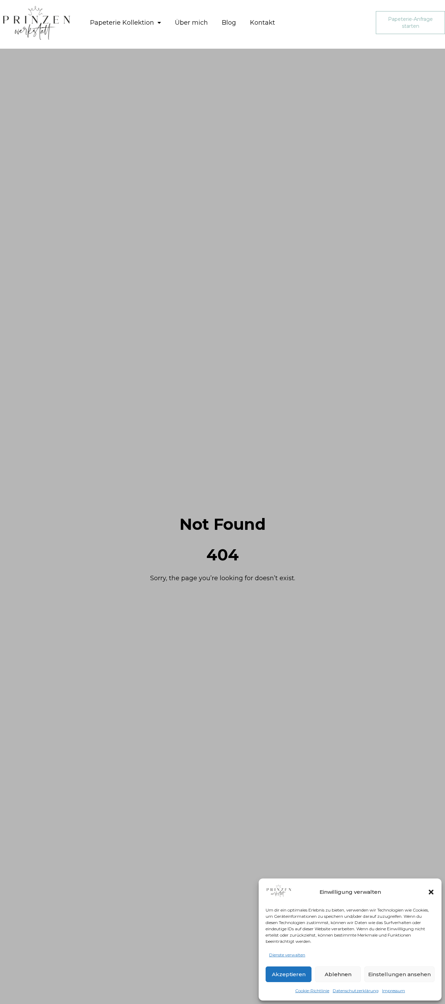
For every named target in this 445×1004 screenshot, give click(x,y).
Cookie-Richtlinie (312, 990)
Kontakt (262, 22)
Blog (229, 22)
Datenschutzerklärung (356, 990)
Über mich (191, 22)
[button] (431, 892)
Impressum (393, 990)
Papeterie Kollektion (122, 22)
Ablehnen (338, 974)
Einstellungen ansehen (399, 974)
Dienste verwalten (287, 954)
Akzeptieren (289, 974)
